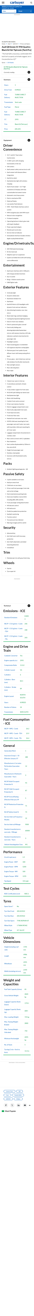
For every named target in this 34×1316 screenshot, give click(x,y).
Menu (3, 2)
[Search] (31, 3)
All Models (10, 62)
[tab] (17, 79)
